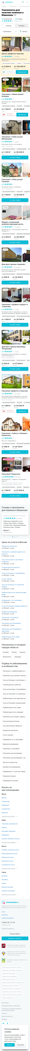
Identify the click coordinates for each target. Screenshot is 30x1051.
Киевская (5, 812)
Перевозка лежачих (9, 776)
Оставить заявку (15, 157)
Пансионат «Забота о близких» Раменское (15, 434)
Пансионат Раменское (11, 474)
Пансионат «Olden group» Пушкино (12, 180)
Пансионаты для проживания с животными (15, 758)
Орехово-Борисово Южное (11, 838)
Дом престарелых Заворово (13, 264)
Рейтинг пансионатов (8, 997)
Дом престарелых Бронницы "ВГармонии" (13, 347)
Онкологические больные (11, 721)
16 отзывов (17, 393)
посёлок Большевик (8, 891)
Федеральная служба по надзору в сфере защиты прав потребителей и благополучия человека (16, 953)
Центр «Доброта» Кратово (13, 53)
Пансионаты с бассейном (10, 617)
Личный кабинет (15, 934)
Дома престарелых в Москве (10, 985)
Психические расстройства (11, 567)
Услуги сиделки (7, 579)
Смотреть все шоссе (8, 868)
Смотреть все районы (9, 842)
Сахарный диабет (22, 149)
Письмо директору (7, 1016)
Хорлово (22, 652)
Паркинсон (26, 487)
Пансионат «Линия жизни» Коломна (13, 95)
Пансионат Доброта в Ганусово (15, 391)
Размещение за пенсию (10, 780)
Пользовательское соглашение (11, 1005)
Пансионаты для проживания (11, 623)
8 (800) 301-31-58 (8, 922)
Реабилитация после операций (13, 712)
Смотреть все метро (8, 816)
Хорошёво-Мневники (8, 831)
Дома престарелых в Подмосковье (12, 988)
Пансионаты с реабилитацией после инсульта (15, 671)
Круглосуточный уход (10, 762)
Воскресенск (7, 657)
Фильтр (24, 31)
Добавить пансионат (15, 938)
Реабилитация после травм (11, 637)
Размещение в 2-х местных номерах (14, 771)
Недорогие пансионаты (9, 546)
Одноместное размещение (11, 767)
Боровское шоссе (7, 861)
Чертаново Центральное (10, 824)
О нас (3, 912)
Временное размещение (9, 612)
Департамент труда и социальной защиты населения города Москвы (16, 945)
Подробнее (20, 1045)
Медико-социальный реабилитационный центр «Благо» (12, 224)
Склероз (19, 63)
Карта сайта (5, 1002)
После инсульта (21, 360)
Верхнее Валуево (7, 887)
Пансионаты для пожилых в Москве (12, 991)
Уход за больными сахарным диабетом (14, 606)
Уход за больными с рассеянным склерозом (15, 680)
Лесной (14, 652)
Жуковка (4, 876)
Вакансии (4, 1019)
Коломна (6, 652)
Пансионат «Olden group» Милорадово (12, 138)
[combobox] (10, 31)
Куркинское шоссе (8, 857)
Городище (17, 657)
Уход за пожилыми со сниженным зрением (15, 694)
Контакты (5, 915)
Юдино (4, 883)
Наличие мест (22, 72)
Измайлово (5, 805)
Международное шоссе (9, 853)
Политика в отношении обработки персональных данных (11, 1009)
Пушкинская (6, 801)
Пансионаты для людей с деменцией (15, 717)
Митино (4, 798)
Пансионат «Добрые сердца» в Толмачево (15, 305)
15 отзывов (17, 227)
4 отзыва (16, 56)
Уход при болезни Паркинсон (12, 726)
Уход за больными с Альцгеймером (13, 573)
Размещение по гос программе (12, 600)
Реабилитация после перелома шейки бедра (15, 698)
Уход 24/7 (19, 106)
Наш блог (4, 1013)
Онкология (20, 191)
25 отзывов (17, 267)
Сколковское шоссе (8, 865)
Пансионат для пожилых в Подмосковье (13, 982)
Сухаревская (6, 809)
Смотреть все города (9, 894)
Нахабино (5, 879)
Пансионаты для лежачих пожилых (14, 675)
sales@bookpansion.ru (8, 928)
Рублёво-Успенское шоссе (10, 850)
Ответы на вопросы (8, 918)
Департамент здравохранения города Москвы (17, 960)
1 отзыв (16, 141)
